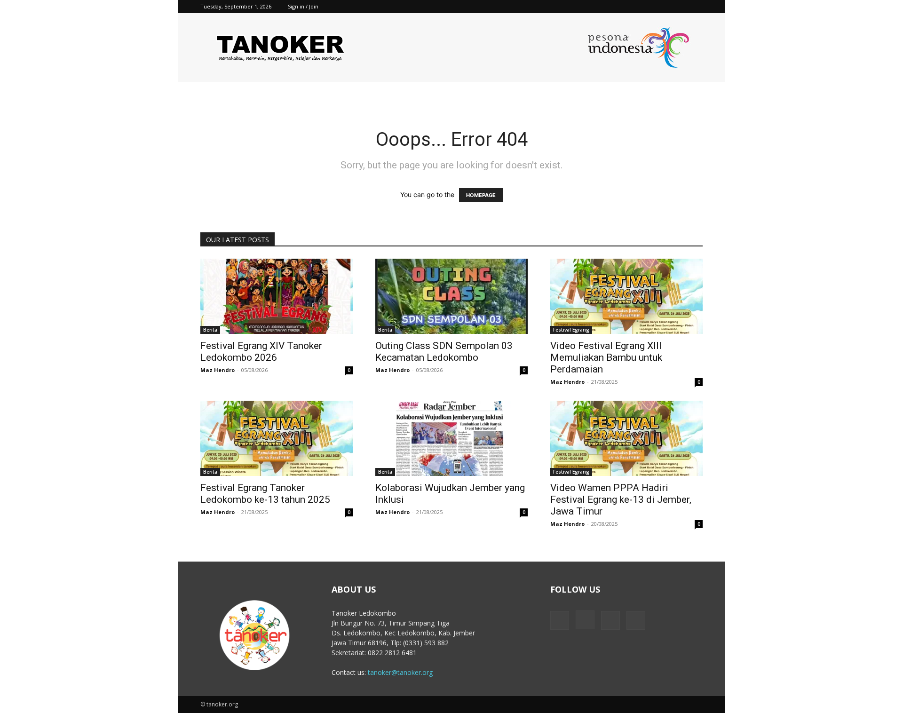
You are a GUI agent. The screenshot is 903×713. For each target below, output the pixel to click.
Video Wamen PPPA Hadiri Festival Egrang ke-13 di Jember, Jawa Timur (620, 499)
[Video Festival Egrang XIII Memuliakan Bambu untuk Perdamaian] (626, 296)
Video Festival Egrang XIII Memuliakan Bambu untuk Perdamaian (606, 357)
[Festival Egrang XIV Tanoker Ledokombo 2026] (276, 296)
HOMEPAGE (481, 195)
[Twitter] (680, 6)
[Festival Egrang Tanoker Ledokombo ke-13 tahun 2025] (276, 438)
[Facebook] (649, 6)
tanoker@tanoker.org (400, 672)
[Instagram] (664, 6)
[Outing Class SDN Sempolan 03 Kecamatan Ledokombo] (451, 296)
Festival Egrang (571, 329)
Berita (210, 329)
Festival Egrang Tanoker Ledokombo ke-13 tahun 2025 (265, 493)
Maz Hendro (217, 369)
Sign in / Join (303, 6)
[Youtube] (696, 6)
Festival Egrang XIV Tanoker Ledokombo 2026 (261, 351)
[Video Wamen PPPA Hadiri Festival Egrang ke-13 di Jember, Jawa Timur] (626, 438)
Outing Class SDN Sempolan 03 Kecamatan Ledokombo (444, 351)
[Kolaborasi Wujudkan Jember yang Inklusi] (451, 438)
